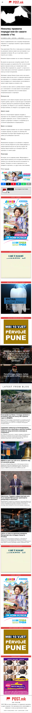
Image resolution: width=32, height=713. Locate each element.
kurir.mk (7, 169)
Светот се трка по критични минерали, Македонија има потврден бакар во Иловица (14, 535)
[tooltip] (3, 184)
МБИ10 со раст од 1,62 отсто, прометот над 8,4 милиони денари (15, 461)
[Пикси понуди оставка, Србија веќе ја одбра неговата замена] (16, 373)
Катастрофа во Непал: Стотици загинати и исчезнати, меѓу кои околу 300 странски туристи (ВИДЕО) (15, 416)
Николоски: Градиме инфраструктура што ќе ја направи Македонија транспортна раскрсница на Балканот (15, 497)
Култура (14, 38)
